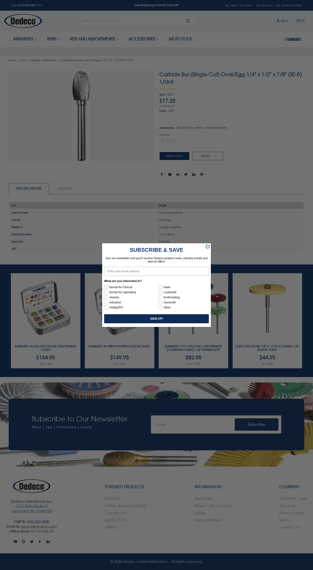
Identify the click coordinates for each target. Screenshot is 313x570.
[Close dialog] (207, 246)
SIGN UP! (156, 318)
